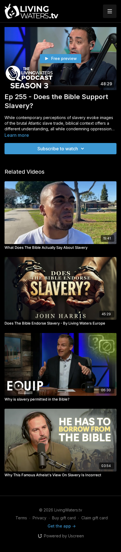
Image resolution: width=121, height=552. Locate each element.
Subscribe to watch (57, 148)
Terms (21, 517)
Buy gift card (64, 517)
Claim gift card (94, 517)
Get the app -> (62, 526)
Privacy (39, 517)
